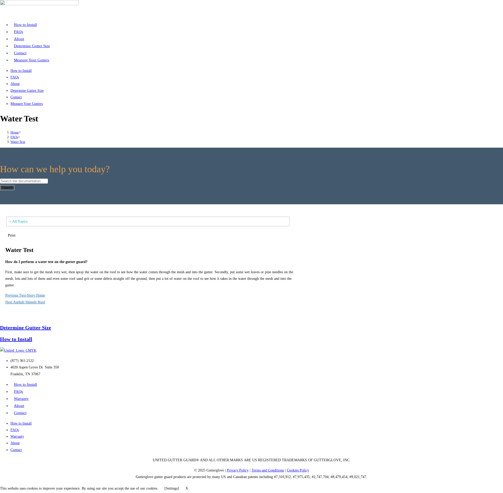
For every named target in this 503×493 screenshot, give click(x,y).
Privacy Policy (238, 470)
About (19, 39)
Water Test (17, 142)
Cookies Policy (298, 470)
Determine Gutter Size (32, 46)
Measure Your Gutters (31, 60)
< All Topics (18, 221)
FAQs (18, 32)
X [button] (186, 488)
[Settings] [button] (172, 488)
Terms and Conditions (268, 470)
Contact (20, 53)
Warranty (21, 398)
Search (7, 188)
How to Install (25, 25)
